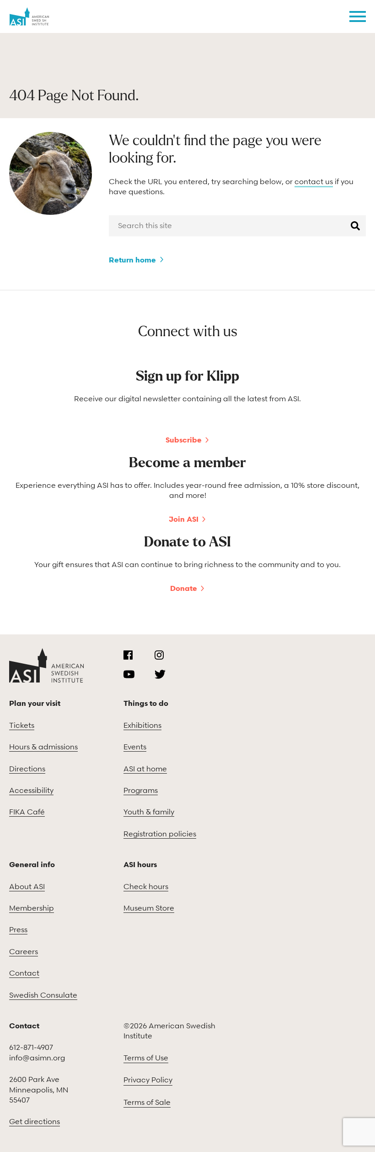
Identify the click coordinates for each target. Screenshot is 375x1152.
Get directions (34, 1121)
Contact (24, 972)
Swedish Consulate (43, 994)
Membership (31, 907)
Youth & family (148, 811)
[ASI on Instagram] (159, 655)
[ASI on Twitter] (160, 674)
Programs (140, 790)
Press (18, 929)
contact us (314, 181)
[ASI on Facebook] (128, 655)
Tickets (21, 725)
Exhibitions (142, 725)
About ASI (27, 886)
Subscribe (184, 439)
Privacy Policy (147, 1079)
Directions (27, 768)
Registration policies (159, 833)
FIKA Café (27, 811)
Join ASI (183, 519)
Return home (132, 259)
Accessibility (31, 790)
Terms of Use (145, 1057)
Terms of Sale (147, 1102)
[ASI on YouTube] (128, 674)
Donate (183, 588)
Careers (23, 951)
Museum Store (148, 907)
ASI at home (145, 768)
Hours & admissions (43, 746)
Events (134, 746)
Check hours (145, 886)
